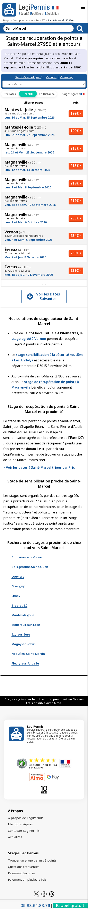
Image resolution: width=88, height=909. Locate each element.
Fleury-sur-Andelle (25, 663)
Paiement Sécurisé (21, 873)
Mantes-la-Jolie (22, 615)
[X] (36, 894)
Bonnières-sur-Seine (26, 557)
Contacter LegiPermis (23, 830)
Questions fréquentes (23, 867)
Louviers (17, 576)
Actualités (15, 837)
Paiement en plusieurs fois (27, 879)
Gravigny (18, 586)
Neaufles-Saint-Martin (28, 654)
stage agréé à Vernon (28, 338)
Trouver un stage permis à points (32, 860)
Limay (15, 596)
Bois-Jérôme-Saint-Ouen (29, 567)
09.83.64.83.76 (35, 905)
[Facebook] (44, 894)
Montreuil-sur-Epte (25, 625)
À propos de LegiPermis (25, 818)
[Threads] (51, 894)
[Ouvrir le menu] (83, 7)
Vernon (51, 77)
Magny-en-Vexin (23, 644)
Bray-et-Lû (19, 605)
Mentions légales (20, 824)
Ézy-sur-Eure (20, 634)
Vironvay (66, 77)
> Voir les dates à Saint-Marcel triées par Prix (39, 467)
